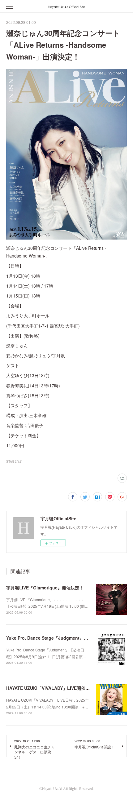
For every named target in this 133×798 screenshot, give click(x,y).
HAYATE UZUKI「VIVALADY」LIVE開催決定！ (52, 688)
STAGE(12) (14, 461)
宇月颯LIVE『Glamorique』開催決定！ (45, 587)
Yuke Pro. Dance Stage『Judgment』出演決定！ (55, 638)
